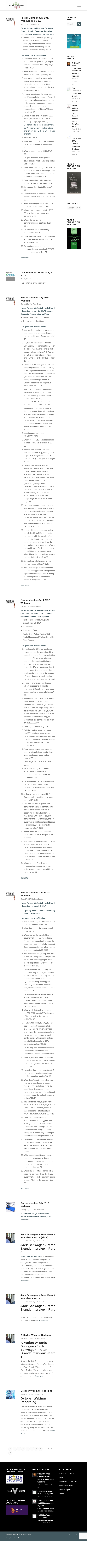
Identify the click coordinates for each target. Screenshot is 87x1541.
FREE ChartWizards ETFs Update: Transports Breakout (45, 1517)
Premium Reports (65, 1490)
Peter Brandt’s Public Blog (67, 1481)
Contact (61, 1494)
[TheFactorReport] (16, 5)
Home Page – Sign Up (66, 1473)
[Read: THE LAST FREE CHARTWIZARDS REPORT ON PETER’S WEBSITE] (69, 64)
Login (61, 1477)
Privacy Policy (9, 1537)
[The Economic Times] (10, 276)
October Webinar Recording (36, 1390)
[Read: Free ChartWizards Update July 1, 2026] (69, 89)
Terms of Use (17, 1537)
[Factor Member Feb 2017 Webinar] (10, 1207)
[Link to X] (73, 1534)
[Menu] (78, 5)
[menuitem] (78, 5)
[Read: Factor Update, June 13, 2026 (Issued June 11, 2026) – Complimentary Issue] (69, 106)
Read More (25, 258)
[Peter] (10, 1394)
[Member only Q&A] (10, 21)
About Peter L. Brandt (66, 1485)
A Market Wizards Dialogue (36, 1335)
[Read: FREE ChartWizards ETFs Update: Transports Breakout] (69, 137)
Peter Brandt (36, 24)
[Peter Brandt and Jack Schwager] (10, 1238)
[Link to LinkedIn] (76, 1534)
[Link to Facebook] (69, 1534)
